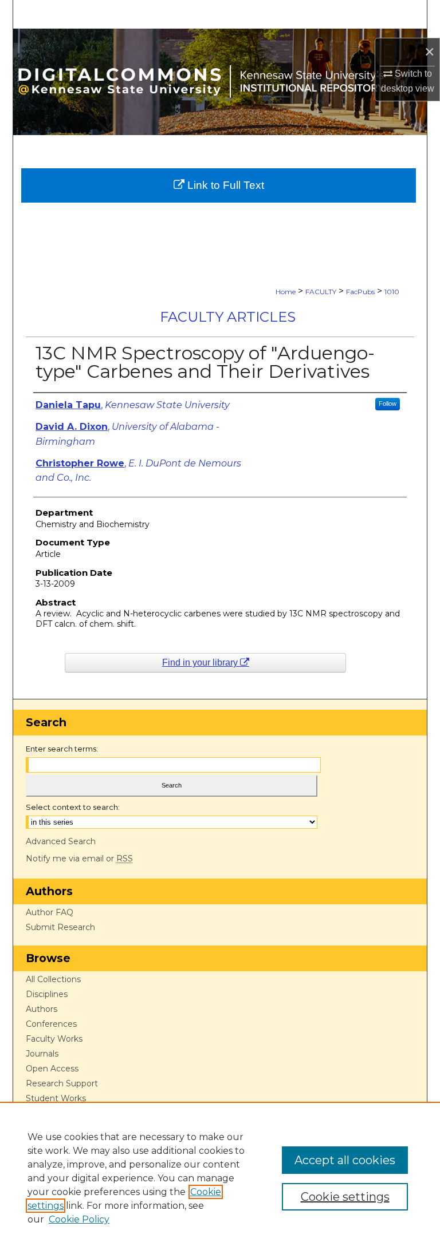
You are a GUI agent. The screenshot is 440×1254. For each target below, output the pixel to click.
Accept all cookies (344, 1160)
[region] (220, 1178)
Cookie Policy (79, 1219)
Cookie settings (345, 1197)
